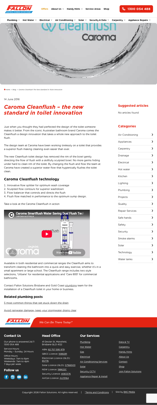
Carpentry (117, 20)
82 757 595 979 (56, 349)
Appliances (125, 141)
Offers (44, 9)
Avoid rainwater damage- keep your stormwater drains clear (40, 310)
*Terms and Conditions (97, 392)
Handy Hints (73, 9)
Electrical (45, 20)
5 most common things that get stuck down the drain (36, 302)
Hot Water (28, 20)
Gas (82, 352)
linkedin (25, 377)
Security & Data (98, 20)
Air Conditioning (64, 20)
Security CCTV (88, 371)
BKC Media (129, 392)
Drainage (123, 155)
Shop (106, 9)
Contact (123, 361)
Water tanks (125, 259)
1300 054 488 (139, 9)
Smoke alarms (126, 238)
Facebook (6, 377)
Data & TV (124, 342)
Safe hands (124, 217)
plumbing (71, 285)
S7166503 (70, 365)
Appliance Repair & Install (93, 376)
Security (123, 231)
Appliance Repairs (138, 20)
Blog (14, 89)
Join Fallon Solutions (130, 371)
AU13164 (64, 378)
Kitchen (122, 176)
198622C (62, 369)
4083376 (66, 374)
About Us (56, 9)
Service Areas (93, 9)
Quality (122, 203)
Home (8, 89)
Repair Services (127, 210)
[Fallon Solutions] (19, 9)
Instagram (12, 377)
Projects (123, 197)
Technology (125, 252)
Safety (122, 224)
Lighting (123, 183)
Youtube (19, 377)
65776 (45, 361)
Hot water (124, 169)
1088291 (63, 354)
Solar (81, 20)
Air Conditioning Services (93, 361)
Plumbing (12, 20)
